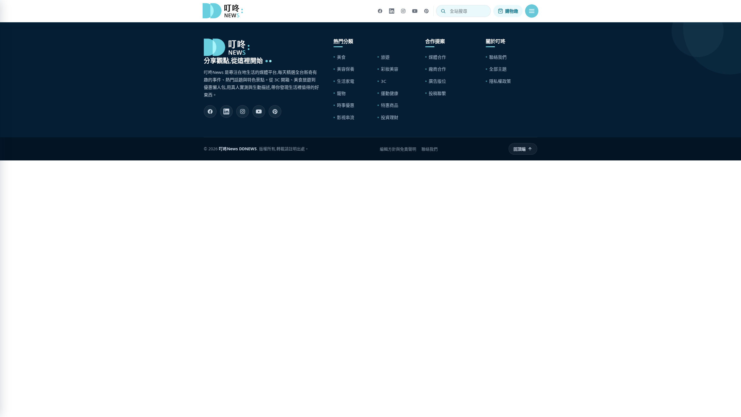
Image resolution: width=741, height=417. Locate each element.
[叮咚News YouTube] (258, 111)
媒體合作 (437, 57)
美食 (341, 57)
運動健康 (389, 93)
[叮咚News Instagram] (242, 111)
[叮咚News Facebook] (210, 111)
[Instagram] (403, 11)
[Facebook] (380, 11)
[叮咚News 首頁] (224, 11)
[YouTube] (415, 11)
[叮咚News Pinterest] (275, 111)
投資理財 (389, 117)
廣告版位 (437, 81)
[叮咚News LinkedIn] (226, 111)
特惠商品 (389, 105)
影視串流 (345, 117)
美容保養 (345, 69)
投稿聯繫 (437, 93)
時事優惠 (345, 105)
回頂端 (519, 149)
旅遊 (385, 57)
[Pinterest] (426, 11)
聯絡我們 (498, 57)
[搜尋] (443, 11)
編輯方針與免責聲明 (398, 149)
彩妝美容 (389, 69)
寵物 (341, 93)
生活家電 (345, 81)
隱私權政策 (500, 81)
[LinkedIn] (391, 11)
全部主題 (498, 69)
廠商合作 (437, 69)
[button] (531, 11)
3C (383, 81)
